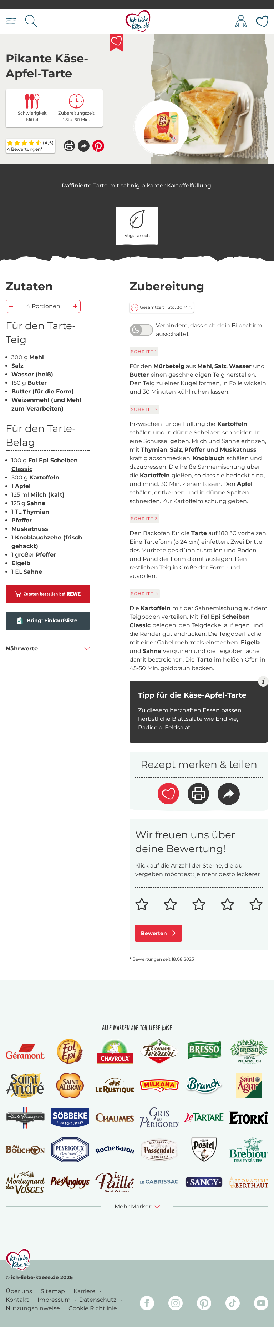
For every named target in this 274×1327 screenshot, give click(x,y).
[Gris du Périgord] (159, 1117)
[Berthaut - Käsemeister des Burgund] (248, 1182)
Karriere (85, 1291)
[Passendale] (159, 1149)
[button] (84, 146)
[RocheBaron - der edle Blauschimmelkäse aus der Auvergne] (114, 1150)
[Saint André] (25, 1085)
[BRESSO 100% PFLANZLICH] (249, 1051)
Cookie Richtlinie (92, 1308)
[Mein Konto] (241, 21)
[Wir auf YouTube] (261, 1304)
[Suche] (31, 21)
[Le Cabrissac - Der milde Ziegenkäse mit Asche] (159, 1183)
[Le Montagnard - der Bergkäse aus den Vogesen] (25, 1182)
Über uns (20, 1291)
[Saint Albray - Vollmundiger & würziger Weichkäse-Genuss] (69, 1085)
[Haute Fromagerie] (25, 1118)
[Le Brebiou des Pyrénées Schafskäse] (248, 1149)
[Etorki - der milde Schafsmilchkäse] (248, 1117)
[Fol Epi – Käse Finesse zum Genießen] (70, 1051)
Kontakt (18, 1299)
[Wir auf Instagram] (175, 1304)
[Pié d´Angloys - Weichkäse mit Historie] (69, 1182)
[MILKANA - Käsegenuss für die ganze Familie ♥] (159, 1085)
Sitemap (53, 1291)
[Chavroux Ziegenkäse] (115, 1051)
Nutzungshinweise (33, 1308)
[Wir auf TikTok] (232, 1304)
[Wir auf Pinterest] (204, 1304)
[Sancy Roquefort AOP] (203, 1182)
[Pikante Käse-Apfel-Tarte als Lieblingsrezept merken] (116, 43)
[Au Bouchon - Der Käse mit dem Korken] (25, 1150)
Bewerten (154, 933)
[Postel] (204, 1149)
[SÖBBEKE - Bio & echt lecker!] (69, 1117)
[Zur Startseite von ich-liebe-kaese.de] (138, 21)
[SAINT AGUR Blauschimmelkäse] (249, 1085)
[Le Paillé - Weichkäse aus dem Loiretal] (114, 1182)
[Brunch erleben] (203, 1085)
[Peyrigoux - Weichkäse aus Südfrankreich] (70, 1149)
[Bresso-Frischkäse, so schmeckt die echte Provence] (203, 1052)
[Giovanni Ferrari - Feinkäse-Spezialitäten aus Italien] (159, 1051)
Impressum (54, 1299)
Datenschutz (98, 1299)
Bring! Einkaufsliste (52, 620)
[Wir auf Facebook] (147, 1304)
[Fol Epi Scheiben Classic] (161, 128)
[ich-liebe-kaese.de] (18, 1259)
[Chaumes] (114, 1117)
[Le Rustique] (114, 1085)
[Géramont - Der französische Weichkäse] (25, 1051)
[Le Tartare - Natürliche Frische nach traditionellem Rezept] (203, 1117)
